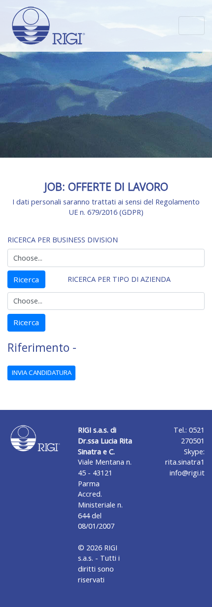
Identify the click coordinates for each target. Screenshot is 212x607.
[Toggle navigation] (191, 25)
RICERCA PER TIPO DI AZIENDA (119, 279)
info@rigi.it (187, 472)
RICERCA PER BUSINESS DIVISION (62, 239)
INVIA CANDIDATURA (41, 372)
